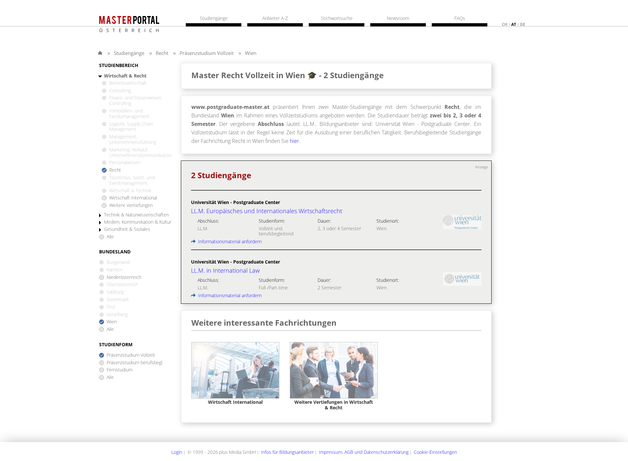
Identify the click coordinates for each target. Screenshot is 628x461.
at (513, 24)
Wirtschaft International (133, 198)
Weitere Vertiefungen (131, 205)
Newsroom (398, 18)
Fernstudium (119, 370)
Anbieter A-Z (275, 18)
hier (294, 141)
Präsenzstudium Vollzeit (207, 53)
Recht (162, 53)
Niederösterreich (124, 277)
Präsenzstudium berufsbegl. (135, 363)
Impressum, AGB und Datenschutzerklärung (364, 452)
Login (176, 452)
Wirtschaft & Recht (125, 76)
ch (504, 24)
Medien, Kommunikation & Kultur (137, 222)
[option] (235, 373)
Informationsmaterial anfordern (229, 241)
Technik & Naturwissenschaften (136, 215)
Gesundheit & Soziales (127, 229)
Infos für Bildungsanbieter (287, 452)
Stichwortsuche (337, 18)
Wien (250, 53)
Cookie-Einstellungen (435, 452)
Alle (110, 237)
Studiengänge (129, 53)
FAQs (459, 18)
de (522, 24)
